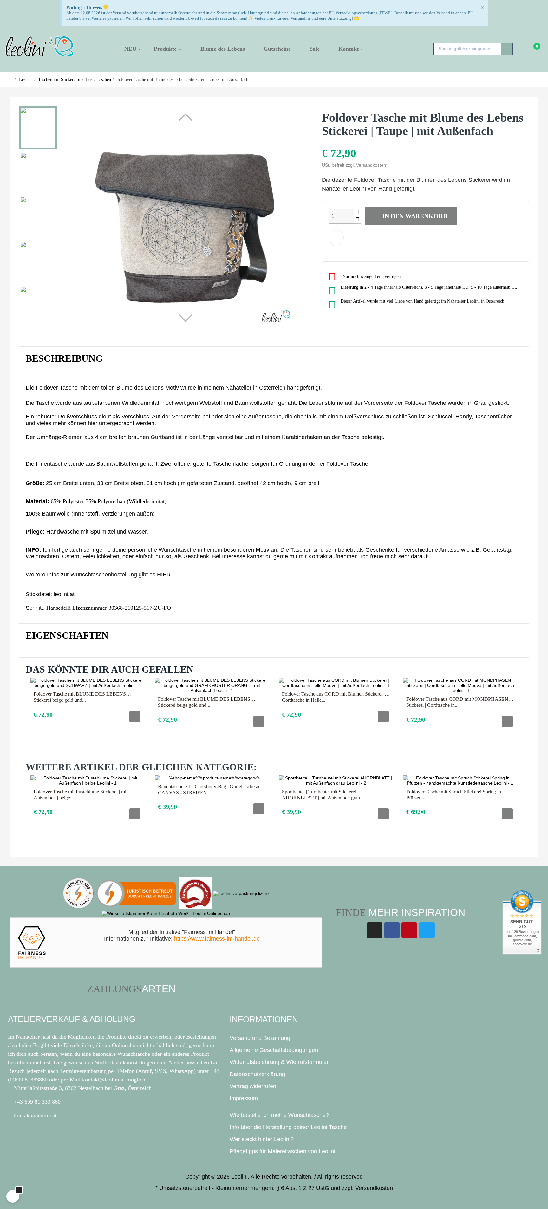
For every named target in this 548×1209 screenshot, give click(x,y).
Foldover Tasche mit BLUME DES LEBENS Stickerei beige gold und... (80, 697)
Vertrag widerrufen (253, 1086)
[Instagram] (374, 930)
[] (134, 716)
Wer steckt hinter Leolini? (262, 1139)
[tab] (274, 358)
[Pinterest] (409, 930)
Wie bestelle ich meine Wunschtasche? (279, 1115)
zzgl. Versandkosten (367, 1188)
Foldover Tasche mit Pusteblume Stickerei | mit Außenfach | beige (80, 794)
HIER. (164, 574)
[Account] (522, 49)
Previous (495, 764)
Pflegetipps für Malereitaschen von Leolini (282, 1151)
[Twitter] (427, 930)
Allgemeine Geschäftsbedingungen (274, 1050)
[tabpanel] (88, 705)
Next (510, 764)
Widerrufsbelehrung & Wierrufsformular (279, 1062)
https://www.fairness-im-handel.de (217, 939)
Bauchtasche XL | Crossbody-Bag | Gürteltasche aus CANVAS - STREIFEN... (210, 789)
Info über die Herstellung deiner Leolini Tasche (288, 1127)
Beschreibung (64, 358)
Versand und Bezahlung (260, 1038)
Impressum (244, 1098)
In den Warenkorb (414, 216)
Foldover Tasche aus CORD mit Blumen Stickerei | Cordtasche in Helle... (333, 697)
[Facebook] (392, 930)
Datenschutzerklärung (257, 1074)
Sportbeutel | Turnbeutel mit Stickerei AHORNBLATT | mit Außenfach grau (321, 794)
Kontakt (318, 556)
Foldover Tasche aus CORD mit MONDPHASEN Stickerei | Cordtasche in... (457, 702)
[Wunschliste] (336, 237)
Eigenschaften (67, 635)
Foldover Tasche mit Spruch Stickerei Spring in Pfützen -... (453, 794)
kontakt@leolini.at (104, 1079)
